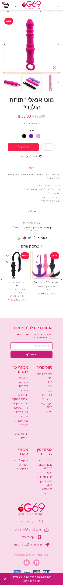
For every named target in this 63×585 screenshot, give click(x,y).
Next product (4, 10)
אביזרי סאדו (17, 292)
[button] (7, 262)
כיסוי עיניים (22, 469)
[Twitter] (29, 238)
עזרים (25, 429)
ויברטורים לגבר (44, 460)
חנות (50, 386)
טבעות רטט (46, 472)
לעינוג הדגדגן (21, 412)
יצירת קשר (46, 395)
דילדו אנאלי (18, 227)
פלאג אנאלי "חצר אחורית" (46, 282)
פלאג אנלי (46, 289)
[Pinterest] (24, 238)
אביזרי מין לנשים (20, 369)
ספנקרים (23, 464)
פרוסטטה (47, 493)
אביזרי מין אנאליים (40, 10)
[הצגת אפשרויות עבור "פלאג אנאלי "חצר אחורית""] (37, 262)
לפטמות (23, 416)
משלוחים (31, 211)
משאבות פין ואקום (46, 482)
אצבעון (24, 390)
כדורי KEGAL (21, 408)
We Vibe (23, 378)
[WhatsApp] (19, 238)
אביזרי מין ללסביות (23, 384)
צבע (32, 130)
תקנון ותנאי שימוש (46, 405)
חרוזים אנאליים (23, 10)
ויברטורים (23, 394)
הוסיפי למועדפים (29, 156)
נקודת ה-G (22, 425)
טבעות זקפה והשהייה (45, 466)
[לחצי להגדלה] (54, 67)
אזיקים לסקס (21, 460)
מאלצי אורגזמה (20, 421)
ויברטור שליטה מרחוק (20, 435)
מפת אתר (47, 411)
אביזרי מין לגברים (44, 451)
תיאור (31, 167)
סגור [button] (5, 579)
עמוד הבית (55, 10)
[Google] (26, 562)
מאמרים (48, 390)
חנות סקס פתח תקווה (44, 375)
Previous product (11, 10)
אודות (49, 382)
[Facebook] (34, 238)
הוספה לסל (23, 147)
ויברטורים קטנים (20, 403)
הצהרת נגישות (44, 399)
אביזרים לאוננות (44, 477)
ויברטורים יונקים (20, 399)
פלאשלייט (47, 489)
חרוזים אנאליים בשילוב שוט (16, 284)
